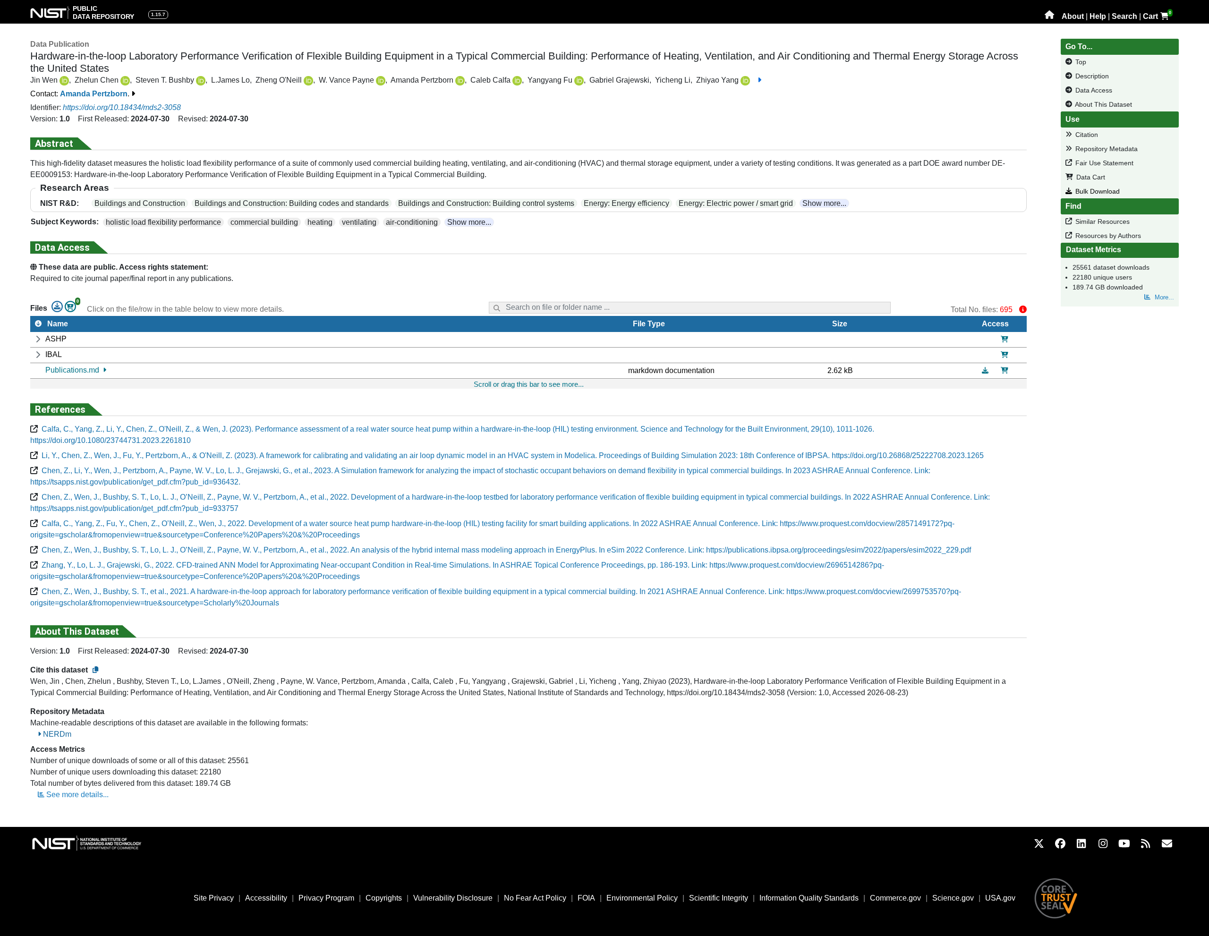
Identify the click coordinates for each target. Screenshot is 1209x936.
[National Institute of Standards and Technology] (96, 843)
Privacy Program (326, 898)
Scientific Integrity (718, 898)
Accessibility (266, 898)
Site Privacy (214, 898)
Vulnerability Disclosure (453, 898)
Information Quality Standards (809, 898)
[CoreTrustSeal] (1055, 897)
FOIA (586, 898)
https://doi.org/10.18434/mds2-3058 (122, 107)
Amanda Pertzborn (94, 94)
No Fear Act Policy (535, 898)
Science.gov (953, 898)
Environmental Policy (642, 898)
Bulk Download (1096, 191)
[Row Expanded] (37, 339)
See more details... (76, 795)
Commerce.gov (895, 898)
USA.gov (1000, 898)
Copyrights (384, 898)
